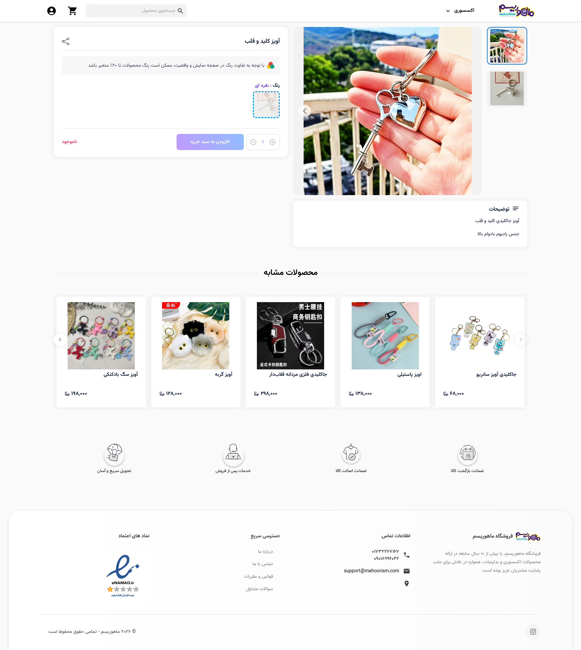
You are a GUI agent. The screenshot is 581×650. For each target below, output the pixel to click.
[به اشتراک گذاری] (65, 41)
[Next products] (60, 339)
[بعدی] (305, 111)
